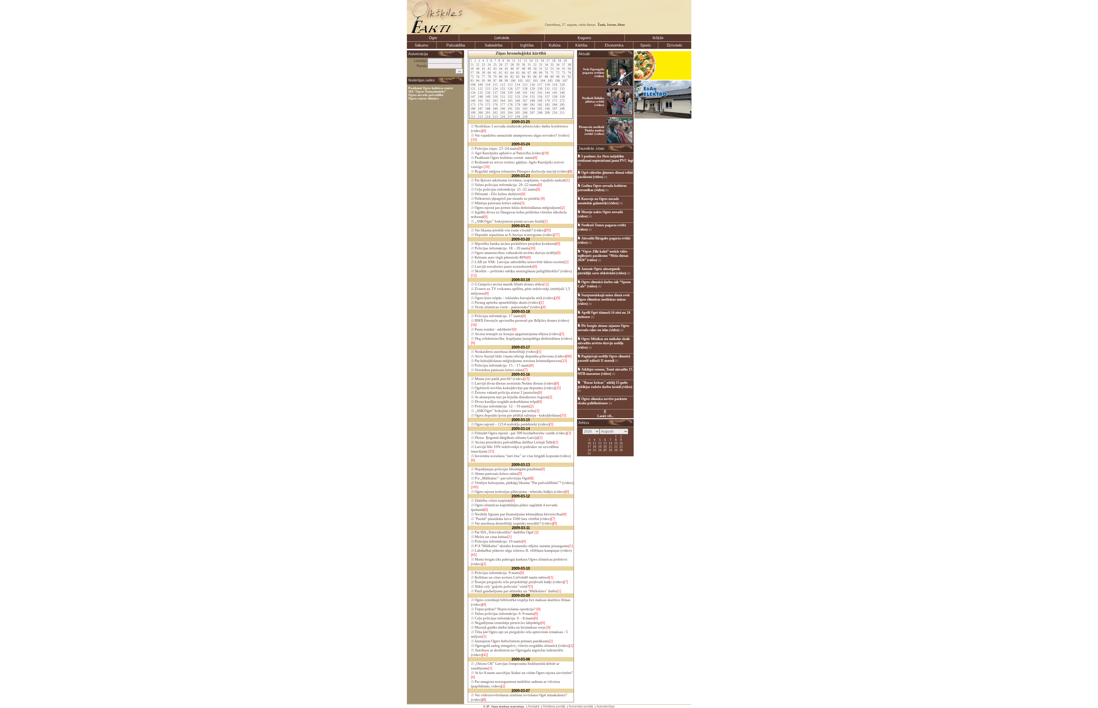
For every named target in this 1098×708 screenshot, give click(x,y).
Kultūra (554, 45)
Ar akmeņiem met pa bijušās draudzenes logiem (511, 397)
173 (473, 104)
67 (529, 72)
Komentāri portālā (581, 706)
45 (506, 68)
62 (500, 72)
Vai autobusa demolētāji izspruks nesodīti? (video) (513, 523)
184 (554, 104)
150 (495, 96)
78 (489, 76)
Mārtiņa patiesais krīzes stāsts (497, 203)
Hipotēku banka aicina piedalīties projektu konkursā (515, 243)
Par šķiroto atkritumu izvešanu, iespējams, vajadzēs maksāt (520, 180)
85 (529, 76)
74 (569, 72)
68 (535, 72)
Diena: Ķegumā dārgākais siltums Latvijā (506, 437)
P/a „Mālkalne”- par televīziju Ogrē (502, 478)
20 (565, 60)
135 (480, 92)
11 (513, 60)
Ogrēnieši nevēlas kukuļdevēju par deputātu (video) (514, 388)
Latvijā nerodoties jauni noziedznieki (503, 266)
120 (562, 84)
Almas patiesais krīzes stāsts (496, 473)
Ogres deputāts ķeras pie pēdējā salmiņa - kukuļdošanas (517, 415)
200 (480, 112)
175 (487, 104)
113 (510, 84)
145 (554, 92)
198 (562, 108)
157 (547, 96)
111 (495, 84)
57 (472, 72)
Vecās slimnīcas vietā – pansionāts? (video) (508, 307)
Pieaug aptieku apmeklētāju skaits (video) (507, 302)
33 (540, 64)
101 (520, 80)
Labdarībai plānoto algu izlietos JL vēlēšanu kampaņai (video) (523, 550)
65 (517, 72)
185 (562, 104)
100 (513, 80)
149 (487, 96)
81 (506, 76)
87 (540, 76)
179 (517, 104)
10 (508, 60)
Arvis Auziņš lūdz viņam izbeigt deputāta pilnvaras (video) (520, 356)
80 (500, 76)
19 (559, 60)
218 (517, 116)
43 (495, 68)
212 (473, 116)
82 (512, 76)
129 (532, 88)
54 (557, 68)
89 (552, 76)
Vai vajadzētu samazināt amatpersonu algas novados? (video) (521, 135)
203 (502, 112)
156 (539, 96)
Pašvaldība (455, 45)
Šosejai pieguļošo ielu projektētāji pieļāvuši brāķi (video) (519, 582)
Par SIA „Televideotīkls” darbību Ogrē (504, 532)
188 (487, 108)
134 (473, 92)
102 (527, 80)
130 (539, 88)
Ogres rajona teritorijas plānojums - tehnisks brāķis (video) (519, 491)
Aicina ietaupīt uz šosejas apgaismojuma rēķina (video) (517, 334)
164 (502, 100)
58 (477, 72)
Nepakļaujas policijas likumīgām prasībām (507, 469)
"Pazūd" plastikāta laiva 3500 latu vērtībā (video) (512, 519)
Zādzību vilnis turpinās (492, 500)
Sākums (421, 45)
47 (517, 68)
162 (487, 100)
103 (535, 80)
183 (547, 104)
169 (539, 100)
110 (487, 84)
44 (500, 68)
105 (550, 80)
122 (480, 88)
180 (525, 104)
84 (523, 76)
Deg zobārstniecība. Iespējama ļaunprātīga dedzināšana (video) (523, 338)
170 (547, 100)
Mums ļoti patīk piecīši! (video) (499, 379)
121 (473, 88)
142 (532, 92)
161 (480, 100)
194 (532, 108)
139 (510, 92)
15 (536, 60)
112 (502, 84)
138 (502, 92)
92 (569, 76)
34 (546, 64)
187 (480, 108)
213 (480, 116)
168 (532, 100)
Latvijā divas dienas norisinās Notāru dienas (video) (514, 383)
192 (517, 108)
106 (557, 80)
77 (483, 76)
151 (502, 96)
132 (554, 88)
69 (540, 72)
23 (483, 64)
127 (517, 88)
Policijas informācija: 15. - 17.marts (502, 365)
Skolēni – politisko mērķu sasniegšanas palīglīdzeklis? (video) (523, 271)
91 (563, 76)
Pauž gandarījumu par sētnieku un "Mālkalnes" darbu (515, 591)
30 (523, 64)
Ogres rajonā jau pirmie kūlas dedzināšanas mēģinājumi (517, 207)
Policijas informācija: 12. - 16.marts (502, 406)
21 (472, 64)
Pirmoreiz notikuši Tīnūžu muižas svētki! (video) (591, 130)
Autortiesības (605, 706)
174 (480, 104)
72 (557, 72)
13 (525, 60)
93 (472, 80)
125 (502, 88)
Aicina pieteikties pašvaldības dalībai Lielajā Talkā (514, 442)
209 (547, 112)
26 (500, 64)
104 (542, 80)
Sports (645, 45)
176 (495, 104)
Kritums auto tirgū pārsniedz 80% (500, 257)
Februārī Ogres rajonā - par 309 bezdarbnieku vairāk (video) (520, 433)
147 (473, 96)
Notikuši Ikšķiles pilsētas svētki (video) (593, 101)
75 (472, 76)
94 (477, 80)
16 (542, 60)
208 (539, 112)
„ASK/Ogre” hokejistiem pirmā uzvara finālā (509, 221)
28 (512, 64)
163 (495, 100)
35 (552, 64)
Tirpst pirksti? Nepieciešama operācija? (505, 609)
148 (480, 96)
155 (532, 96)
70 (546, 72)
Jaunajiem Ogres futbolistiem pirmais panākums (511, 641)
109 (480, 84)
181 (532, 104)
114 (517, 84)
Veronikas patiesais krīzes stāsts (499, 370)
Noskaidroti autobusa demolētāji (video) (505, 351)
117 (539, 84)
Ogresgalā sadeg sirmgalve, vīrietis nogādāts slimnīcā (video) (521, 645)
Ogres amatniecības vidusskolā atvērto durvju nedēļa (515, 253)
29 (517, 64)
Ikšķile (658, 38)
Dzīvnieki (674, 45)
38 (569, 64)
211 (562, 112)
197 (554, 108)
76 (477, 76)
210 (554, 112)
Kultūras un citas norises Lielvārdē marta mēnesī (511, 577)
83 (517, 76)
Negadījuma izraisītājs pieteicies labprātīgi (507, 623)
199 (473, 112)
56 (569, 68)
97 (495, 80)
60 (489, 72)
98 (500, 80)
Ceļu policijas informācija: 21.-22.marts (505, 189)
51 (540, 68)
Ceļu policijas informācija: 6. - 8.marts (504, 618)
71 (552, 72)
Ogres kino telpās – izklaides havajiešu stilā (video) (514, 298)
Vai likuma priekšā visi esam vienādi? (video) (509, 230)
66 (523, 72)
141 (525, 92)
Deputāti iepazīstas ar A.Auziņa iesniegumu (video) (514, 235)
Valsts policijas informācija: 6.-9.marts (504, 613)
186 (473, 108)
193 (525, 108)
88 (546, 76)
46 (512, 68)
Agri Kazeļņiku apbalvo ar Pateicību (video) (508, 153)
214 (487, 116)
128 (525, 88)
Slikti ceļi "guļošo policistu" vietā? (501, 586)
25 (495, 64)
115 (525, 84)
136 (487, 92)
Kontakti (533, 706)
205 (517, 112)
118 (547, 84)
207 (532, 112)
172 (562, 100)
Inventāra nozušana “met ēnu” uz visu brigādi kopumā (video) (522, 456)
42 (489, 68)
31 (529, 64)
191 (510, 108)
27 (506, 64)
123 (487, 88)
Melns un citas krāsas (491, 537)
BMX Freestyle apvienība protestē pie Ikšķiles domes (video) (521, 320)
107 (565, 80)
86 (535, 76)
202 (495, 112)
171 (554, 100)
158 (554, 96)
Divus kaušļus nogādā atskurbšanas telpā (506, 401)
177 (502, 104)
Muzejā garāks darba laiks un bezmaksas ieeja (510, 627)
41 (483, 68)
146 (562, 92)
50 (535, 68)
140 (517, 92)
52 (546, 68)
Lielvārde (501, 38)
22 (477, 64)
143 (539, 92)
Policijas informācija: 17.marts (498, 316)
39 (472, 68)
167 (525, 100)
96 (489, 80)
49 (529, 68)
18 (553, 60)
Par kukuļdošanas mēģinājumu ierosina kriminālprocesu (517, 361)
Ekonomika (614, 45)
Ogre (433, 38)
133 (562, 88)
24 (489, 64)
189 (495, 108)
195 (539, 108)
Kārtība (581, 45)
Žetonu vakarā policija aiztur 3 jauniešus (506, 392)
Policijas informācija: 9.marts (497, 573)
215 (495, 116)
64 (512, 72)
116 (532, 84)
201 (487, 112)
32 (535, 64)
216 (502, 116)
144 (547, 92)
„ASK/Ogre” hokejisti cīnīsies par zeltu (504, 411)
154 (525, 96)
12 (519, 60)
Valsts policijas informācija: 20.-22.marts (506, 185)
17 (548, 60)
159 (562, 96)
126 (510, 88)
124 (495, 88)
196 (547, 108)
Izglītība (527, 45)
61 (495, 72)
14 (531, 60)
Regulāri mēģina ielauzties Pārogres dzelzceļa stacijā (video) (521, 171)
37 (563, 64)
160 (473, 100)
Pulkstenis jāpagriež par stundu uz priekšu (507, 198)
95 (483, 80)
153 (517, 96)
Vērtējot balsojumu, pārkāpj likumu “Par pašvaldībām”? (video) (523, 483)
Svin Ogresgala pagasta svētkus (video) (593, 72)
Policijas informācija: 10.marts (498, 541)
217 (510, 116)
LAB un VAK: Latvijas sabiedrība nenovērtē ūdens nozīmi (519, 262)
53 (552, 68)
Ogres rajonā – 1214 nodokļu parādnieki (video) (511, 424)
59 (483, 72)
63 (506, 72)
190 (502, 108)
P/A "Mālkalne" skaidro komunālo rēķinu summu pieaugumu (521, 546)
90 (557, 76)
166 (517, 100)
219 (525, 116)
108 (473, 84)
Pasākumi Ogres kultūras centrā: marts (503, 157)
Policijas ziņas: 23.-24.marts (496, 148)
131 (547, 88)
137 (495, 92)
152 (510, 96)
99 (506, 80)
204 (510, 112)
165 (510, 100)
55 (563, 68)
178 (510, 104)
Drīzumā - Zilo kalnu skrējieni (497, 194)
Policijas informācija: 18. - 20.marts (502, 248)
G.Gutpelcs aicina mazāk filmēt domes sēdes (508, 284)
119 (554, 84)
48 (523, 68)
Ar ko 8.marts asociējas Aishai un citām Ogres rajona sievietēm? (523, 673)
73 (563, 72)
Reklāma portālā (554, 706)
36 (557, 64)
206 (525, 112)
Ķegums (584, 38)
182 (539, 104)
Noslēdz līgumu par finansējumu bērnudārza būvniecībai (518, 514)
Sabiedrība (493, 45)
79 (495, 76)
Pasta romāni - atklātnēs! (493, 329)
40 (477, 68)
